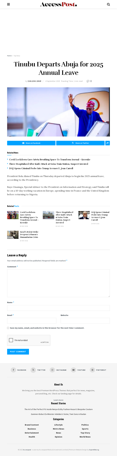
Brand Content (32, 425)
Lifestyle (58, 425)
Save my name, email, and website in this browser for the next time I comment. (47, 328)
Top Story (17, 56)
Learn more (58, 400)
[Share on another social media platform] (107, 143)
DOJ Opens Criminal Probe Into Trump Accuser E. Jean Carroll (41, 168)
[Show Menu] (8, 4)
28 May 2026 (24, 226)
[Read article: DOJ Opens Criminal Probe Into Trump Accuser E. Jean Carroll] (84, 215)
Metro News (58, 428)
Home (9, 56)
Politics (85, 425)
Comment (12, 266)
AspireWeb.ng (94, 450)
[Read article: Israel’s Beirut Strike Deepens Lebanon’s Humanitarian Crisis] (13, 235)
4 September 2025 (52, 81)
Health (32, 436)
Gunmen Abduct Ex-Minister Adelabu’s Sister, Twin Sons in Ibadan (58, 414)
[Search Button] (108, 4)
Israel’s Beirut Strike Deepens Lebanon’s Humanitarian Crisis (29, 234)
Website (64, 315)
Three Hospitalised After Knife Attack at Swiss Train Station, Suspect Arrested (48, 164)
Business (32, 428)
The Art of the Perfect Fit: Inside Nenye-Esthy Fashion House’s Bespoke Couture (59, 409)
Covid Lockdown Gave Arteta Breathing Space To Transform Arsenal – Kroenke (49, 159)
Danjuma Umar (34, 81)
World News (85, 436)
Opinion (58, 436)
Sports (85, 428)
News (58, 432)
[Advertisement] (58, 30)
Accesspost (27, 450)
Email (10, 315)
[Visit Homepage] (58, 4)
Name (10, 302)
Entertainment (32, 432)
